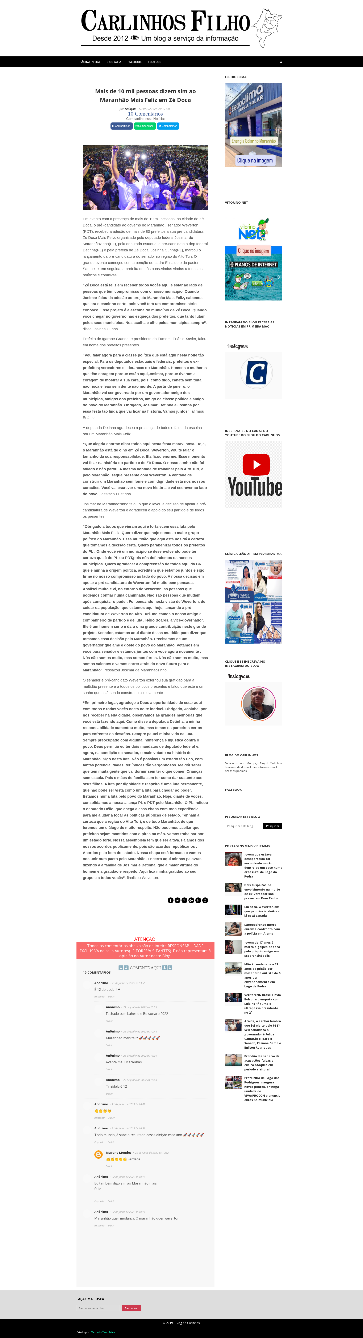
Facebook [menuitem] (135, 62)
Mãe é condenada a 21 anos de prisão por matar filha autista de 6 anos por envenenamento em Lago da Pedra (262, 975)
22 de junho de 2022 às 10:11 (128, 1212)
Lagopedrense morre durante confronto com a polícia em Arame (262, 929)
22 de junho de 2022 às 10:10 (140, 1080)
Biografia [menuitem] (114, 62)
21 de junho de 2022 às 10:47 (128, 1104)
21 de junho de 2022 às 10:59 (128, 1128)
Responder (99, 996)
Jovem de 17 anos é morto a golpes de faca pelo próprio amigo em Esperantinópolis (262, 949)
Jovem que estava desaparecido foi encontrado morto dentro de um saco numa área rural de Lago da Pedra (263, 865)
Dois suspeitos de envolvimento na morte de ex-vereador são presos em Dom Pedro (262, 891)
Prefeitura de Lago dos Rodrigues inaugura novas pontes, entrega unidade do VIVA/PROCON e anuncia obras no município (262, 1089)
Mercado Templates (103, 1332)
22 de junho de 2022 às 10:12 (152, 1153)
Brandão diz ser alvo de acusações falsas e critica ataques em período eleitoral (262, 1062)
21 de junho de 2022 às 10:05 (140, 1007)
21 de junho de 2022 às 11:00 (140, 1055)
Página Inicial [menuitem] (90, 62)
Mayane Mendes (119, 1152)
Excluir (111, 996)
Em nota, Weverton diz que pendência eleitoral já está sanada (262, 911)
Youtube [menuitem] (154, 62)
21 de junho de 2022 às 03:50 (128, 983)
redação (130, 109)
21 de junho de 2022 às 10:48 (140, 1031)
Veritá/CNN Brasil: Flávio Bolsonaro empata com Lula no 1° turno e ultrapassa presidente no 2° (262, 1003)
